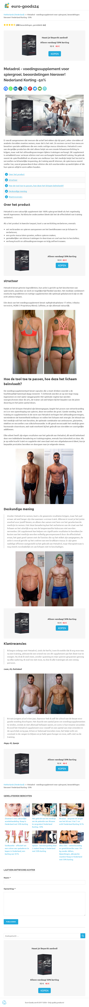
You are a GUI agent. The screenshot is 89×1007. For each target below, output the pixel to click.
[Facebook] (6, 89)
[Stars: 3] (10, 25)
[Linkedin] (15, 89)
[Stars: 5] (14, 25)
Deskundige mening (18, 191)
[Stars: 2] (7, 25)
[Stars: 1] (5, 25)
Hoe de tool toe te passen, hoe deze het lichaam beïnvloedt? (36, 185)
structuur (13, 180)
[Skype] (25, 89)
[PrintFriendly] (45, 89)
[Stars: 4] (12, 25)
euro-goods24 (25, 6)
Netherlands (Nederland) (14, 14)
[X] (20, 89)
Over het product (17, 174)
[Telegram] (35, 89)
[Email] (40, 89)
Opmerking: (10, 888)
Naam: (7, 877)
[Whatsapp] (11, 89)
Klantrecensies (15, 197)
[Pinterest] (30, 89)
